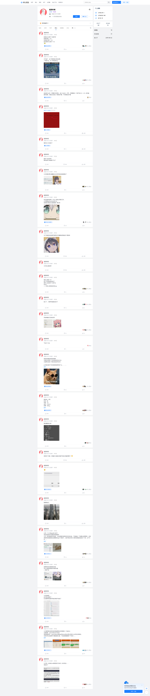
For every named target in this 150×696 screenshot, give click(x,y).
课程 (40, 2)
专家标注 (60, 2)
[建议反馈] (146, 688)
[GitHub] (89, 9)
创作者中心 (116, 2)
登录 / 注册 (133, 691)
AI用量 (48, 2)
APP (44, 2)
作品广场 (54, 2)
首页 (32, 2)
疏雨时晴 (46, 32)
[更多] (146, 692)
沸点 (36, 2)
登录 (125, 2)
